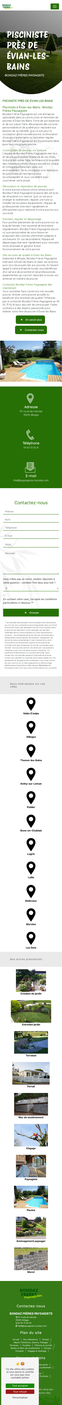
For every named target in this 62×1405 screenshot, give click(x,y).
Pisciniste (44, 1376)
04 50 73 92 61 (31, 447)
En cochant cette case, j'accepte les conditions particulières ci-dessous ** (30, 601)
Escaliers (27, 1345)
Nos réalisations (30, 1339)
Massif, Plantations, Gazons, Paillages (31, 1342)
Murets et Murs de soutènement (25, 1348)
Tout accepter (20, 1385)
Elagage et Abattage (37, 1351)
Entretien (19, 1351)
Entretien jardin (41, 1365)
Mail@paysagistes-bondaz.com (31, 480)
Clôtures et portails (43, 1345)
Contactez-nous (34, 329)
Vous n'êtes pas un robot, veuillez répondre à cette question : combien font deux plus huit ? (29, 580)
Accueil (16, 1339)
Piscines (47, 1348)
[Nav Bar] (55, 6)
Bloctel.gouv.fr (45, 665)
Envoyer (34, 612)
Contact (45, 1339)
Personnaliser (20, 1397)
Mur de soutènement (42, 1367)
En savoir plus (34, 319)
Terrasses (14, 1345)
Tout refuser (20, 1391)
